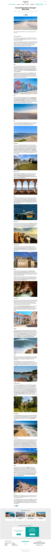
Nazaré (15, 356)
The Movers (32, 4)
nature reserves (31, 42)
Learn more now (32, 534)
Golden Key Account (39, 4)
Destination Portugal (12, 4)
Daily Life (18, 4)
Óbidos (28, 467)
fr (45, 1)
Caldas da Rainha (25, 416)
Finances (22, 4)
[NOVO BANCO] (25, 541)
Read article (18, 534)
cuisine (15, 42)
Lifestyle (27, 4)
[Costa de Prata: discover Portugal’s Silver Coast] (27, 14)
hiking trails (23, 101)
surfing (22, 495)
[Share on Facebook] (25, 14)
